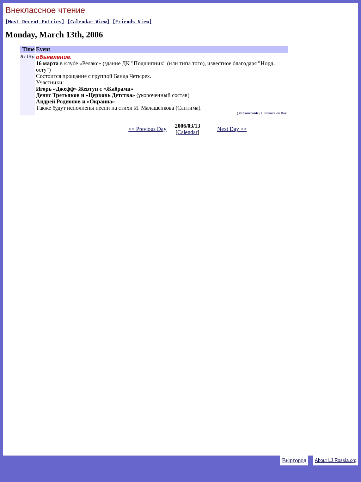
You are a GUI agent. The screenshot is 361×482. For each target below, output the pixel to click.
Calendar (187, 132)
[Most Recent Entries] (35, 21)
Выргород (294, 460)
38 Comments (248, 113)
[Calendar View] (88, 21)
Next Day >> (232, 129)
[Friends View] (132, 21)
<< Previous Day (147, 129)
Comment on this (273, 113)
